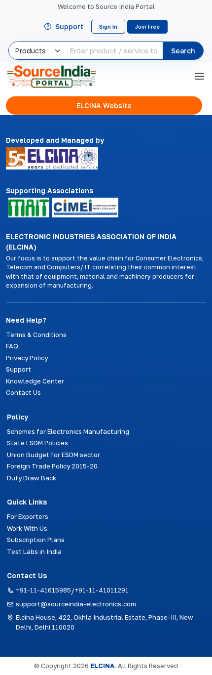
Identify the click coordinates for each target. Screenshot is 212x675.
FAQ (12, 346)
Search (183, 50)
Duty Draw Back (31, 478)
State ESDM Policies (37, 443)
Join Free (147, 26)
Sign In (108, 26)
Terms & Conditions (36, 334)
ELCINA (102, 666)
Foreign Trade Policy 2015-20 (52, 466)
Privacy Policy (27, 358)
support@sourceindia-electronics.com (76, 604)
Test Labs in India (34, 551)
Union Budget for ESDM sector (53, 455)
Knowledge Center (35, 381)
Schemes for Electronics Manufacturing (68, 431)
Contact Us (23, 392)
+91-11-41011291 (101, 590)
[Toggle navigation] (199, 77)
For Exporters (27, 516)
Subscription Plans (36, 540)
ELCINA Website (104, 105)
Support (69, 26)
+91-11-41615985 (43, 590)
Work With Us (27, 528)
